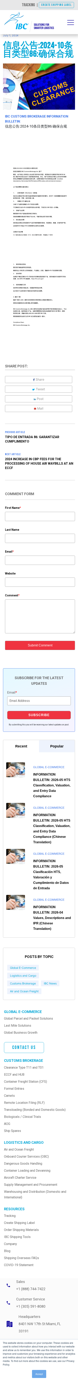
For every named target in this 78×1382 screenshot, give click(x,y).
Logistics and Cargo (23, 975)
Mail (40, 408)
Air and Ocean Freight (24, 991)
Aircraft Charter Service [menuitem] (20, 1178)
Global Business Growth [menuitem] (20, 1032)
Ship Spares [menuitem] (12, 1131)
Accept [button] (39, 1374)
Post (40, 399)
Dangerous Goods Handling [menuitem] (23, 1163)
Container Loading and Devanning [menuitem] (27, 1170)
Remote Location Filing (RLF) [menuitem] (24, 1103)
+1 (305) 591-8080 (30, 1306)
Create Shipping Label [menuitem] (19, 1223)
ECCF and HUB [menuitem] (14, 1074)
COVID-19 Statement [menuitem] (18, 1265)
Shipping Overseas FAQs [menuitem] (21, 1258)
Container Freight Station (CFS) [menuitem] (25, 1082)
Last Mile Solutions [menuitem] (17, 1025)
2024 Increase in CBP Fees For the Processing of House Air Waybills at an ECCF (39, 463)
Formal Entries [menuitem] (14, 1089)
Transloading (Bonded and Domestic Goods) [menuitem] (35, 1110)
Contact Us (24, 1047)
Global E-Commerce (48, 767)
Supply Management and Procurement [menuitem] (30, 1185)
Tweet (40, 389)
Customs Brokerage (23, 983)
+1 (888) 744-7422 (30, 1289)
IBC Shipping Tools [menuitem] (17, 1237)
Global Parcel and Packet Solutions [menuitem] (28, 1018)
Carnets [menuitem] (9, 1096)
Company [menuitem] (10, 1244)
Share (40, 379)
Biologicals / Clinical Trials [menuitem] (22, 1117)
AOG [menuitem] (7, 1124)
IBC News (50, 983)
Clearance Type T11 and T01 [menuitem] (24, 1067)
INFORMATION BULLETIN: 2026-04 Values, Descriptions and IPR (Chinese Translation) (52, 917)
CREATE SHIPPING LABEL (56, 5)
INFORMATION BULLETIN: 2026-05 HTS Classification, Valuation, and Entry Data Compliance (51, 785)
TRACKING (28, 4)
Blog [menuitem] (7, 1251)
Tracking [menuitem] (10, 1216)
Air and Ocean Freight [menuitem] (19, 1149)
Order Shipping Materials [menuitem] (21, 1230)
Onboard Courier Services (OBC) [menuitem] (26, 1156)
